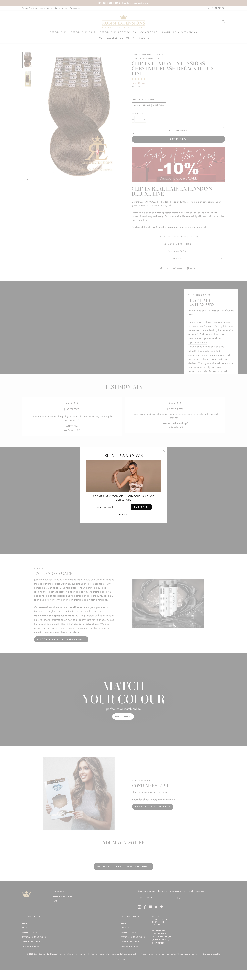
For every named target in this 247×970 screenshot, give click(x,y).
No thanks (123, 514)
